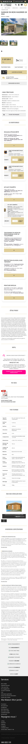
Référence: (3, 16)
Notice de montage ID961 (8, 402)
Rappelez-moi (19, 1)
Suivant (2, 51)
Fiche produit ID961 (6, 400)
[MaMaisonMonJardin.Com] (7, 4)
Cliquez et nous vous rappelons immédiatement (14, 372)
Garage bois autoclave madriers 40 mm (14, 514)
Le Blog (2, 721)
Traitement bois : (6, 67)
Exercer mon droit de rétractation (8, 695)
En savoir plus (7, 142)
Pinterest (3, 724)
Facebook (3, 722)
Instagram (3, 726)
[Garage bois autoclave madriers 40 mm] (14, 506)
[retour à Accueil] (2, 8)
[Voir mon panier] (25, 4)
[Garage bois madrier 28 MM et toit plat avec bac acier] (4, 43)
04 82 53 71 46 (7, 1)
